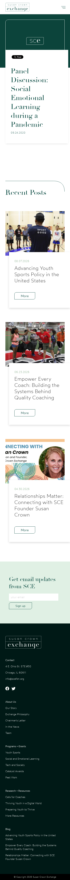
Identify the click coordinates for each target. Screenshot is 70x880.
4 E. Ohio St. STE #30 (18, 666)
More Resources (14, 815)
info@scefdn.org (14, 678)
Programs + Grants (15, 746)
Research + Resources (17, 790)
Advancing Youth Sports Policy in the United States (30, 837)
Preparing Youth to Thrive (20, 809)
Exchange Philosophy (17, 714)
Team (8, 732)
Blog (7, 829)
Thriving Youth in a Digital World (23, 803)
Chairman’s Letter (15, 720)
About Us (10, 701)
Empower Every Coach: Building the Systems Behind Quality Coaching (30, 847)
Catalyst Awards (14, 771)
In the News (12, 726)
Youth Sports (12, 752)
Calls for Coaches (15, 796)
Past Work (11, 777)
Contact (9, 660)
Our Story (11, 707)
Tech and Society (15, 764)
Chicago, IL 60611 (15, 672)
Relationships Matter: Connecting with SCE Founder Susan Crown (30, 857)
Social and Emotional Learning (22, 758)
